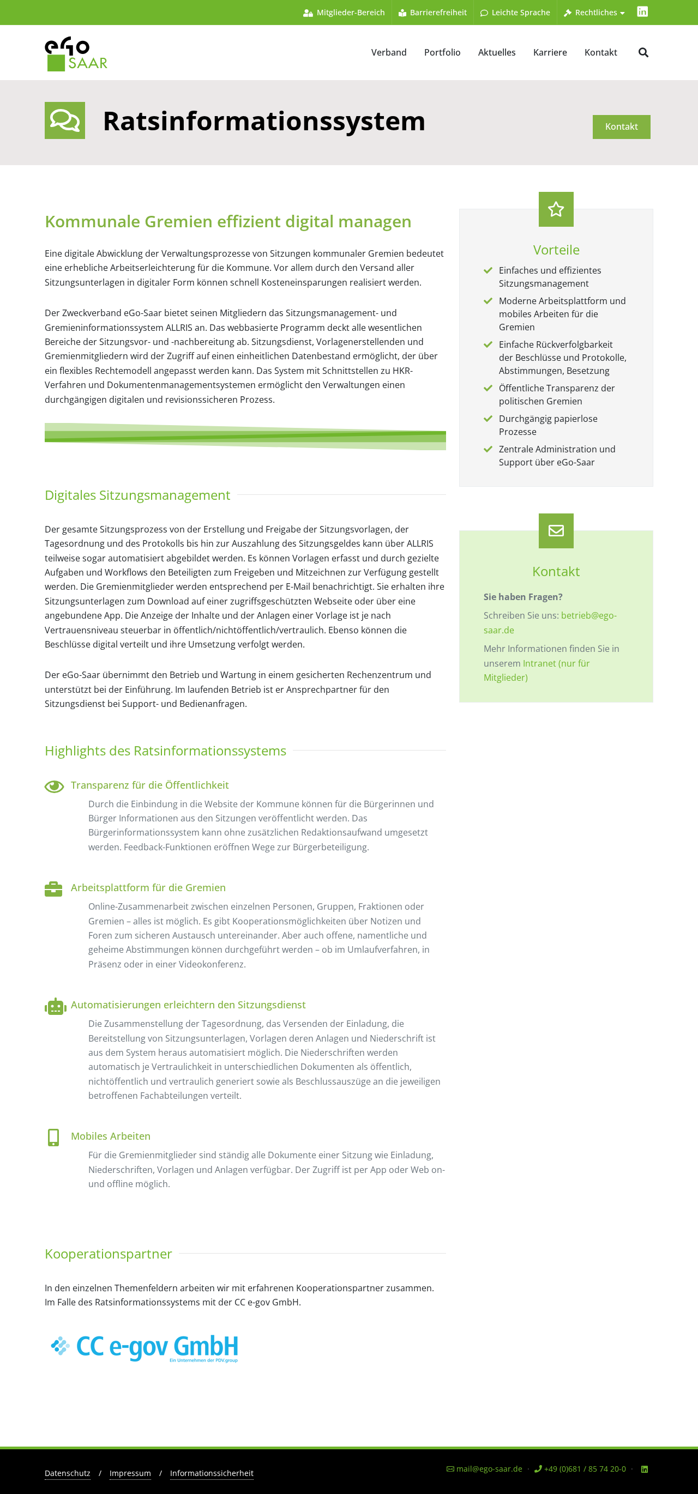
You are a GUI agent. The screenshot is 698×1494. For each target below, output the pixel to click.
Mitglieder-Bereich (350, 12)
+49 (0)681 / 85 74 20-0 (584, 1468)
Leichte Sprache (520, 12)
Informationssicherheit (212, 1473)
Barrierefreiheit (437, 12)
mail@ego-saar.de (488, 1468)
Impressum (130, 1473)
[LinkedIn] (642, 12)
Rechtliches (595, 12)
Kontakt (621, 126)
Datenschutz (68, 1473)
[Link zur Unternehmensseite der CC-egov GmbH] (146, 1345)
